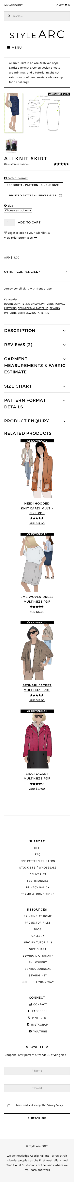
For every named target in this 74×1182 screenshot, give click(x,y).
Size (8, 205)
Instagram (40, 1024)
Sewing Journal (38, 969)
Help (37, 848)
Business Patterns (17, 303)
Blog (38, 929)
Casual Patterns (42, 303)
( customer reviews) (17, 164)
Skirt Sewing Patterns (33, 312)
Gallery (37, 936)
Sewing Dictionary (37, 955)
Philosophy (38, 962)
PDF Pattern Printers (38, 861)
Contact (40, 1004)
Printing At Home (38, 916)
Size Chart (37, 949)
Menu (17, 47)
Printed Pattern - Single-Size (32, 195)
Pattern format (16, 178)
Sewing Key (38, 975)
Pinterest (40, 1018)
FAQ (38, 854)
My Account (13, 5)
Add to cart (29, 222)
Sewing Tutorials (37, 942)
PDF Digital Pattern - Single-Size (33, 185)
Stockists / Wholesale (38, 867)
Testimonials (38, 880)
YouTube (40, 1031)
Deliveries (37, 874)
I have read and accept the (39, 1105)
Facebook (40, 1011)
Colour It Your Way (38, 982)
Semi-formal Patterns (33, 308)
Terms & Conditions (38, 894)
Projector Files (38, 922)
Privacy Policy (37, 887)
